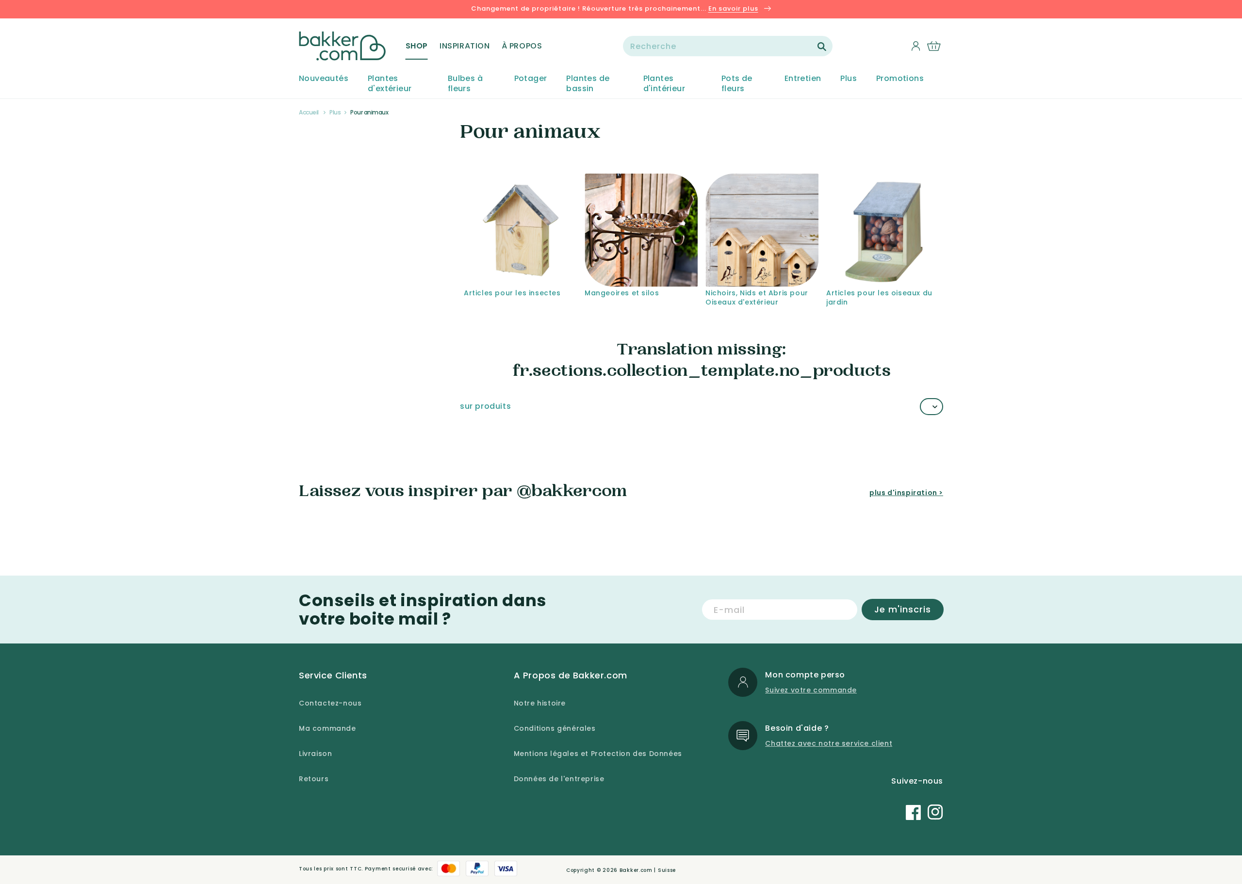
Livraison (315, 753)
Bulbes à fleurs (465, 84)
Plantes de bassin (587, 84)
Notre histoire (540, 703)
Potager (530, 79)
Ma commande (327, 728)
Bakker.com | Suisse (648, 870)
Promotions (900, 79)
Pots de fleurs (736, 84)
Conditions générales (555, 728)
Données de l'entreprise (559, 779)
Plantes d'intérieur (664, 84)
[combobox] (728, 46)
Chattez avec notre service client (828, 743)
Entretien (802, 79)
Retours (313, 779)
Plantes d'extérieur (389, 84)
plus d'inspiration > (906, 493)
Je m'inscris (902, 609)
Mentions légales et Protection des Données (598, 753)
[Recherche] (822, 46)
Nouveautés (323, 79)
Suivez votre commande (811, 690)
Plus (848, 79)
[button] (417, 46)
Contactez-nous (330, 703)
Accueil (309, 112)
